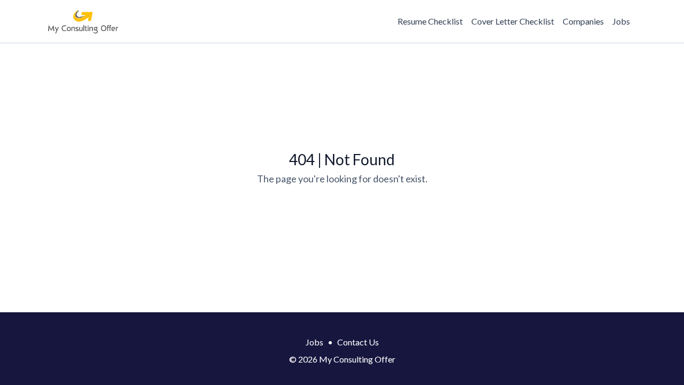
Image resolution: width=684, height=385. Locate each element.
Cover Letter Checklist (512, 21)
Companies (583, 21)
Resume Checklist (430, 21)
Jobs (621, 21)
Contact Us (358, 342)
